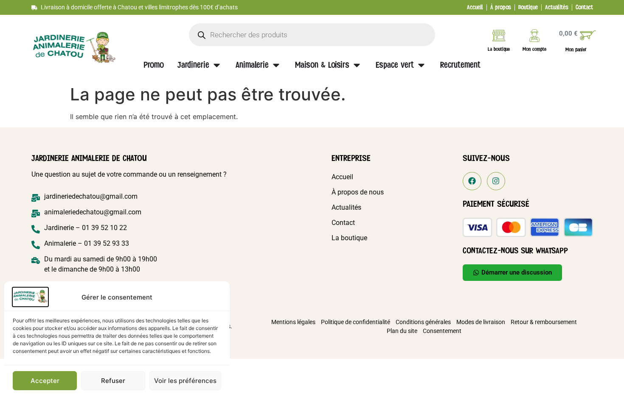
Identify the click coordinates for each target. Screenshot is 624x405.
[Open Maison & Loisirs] (356, 65)
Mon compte (534, 49)
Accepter (45, 381)
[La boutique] (498, 35)
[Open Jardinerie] (216, 65)
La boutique (499, 49)
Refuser (113, 381)
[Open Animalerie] (276, 65)
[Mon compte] (534, 35)
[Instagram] (496, 181)
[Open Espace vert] (421, 65)
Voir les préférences (185, 381)
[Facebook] (472, 181)
